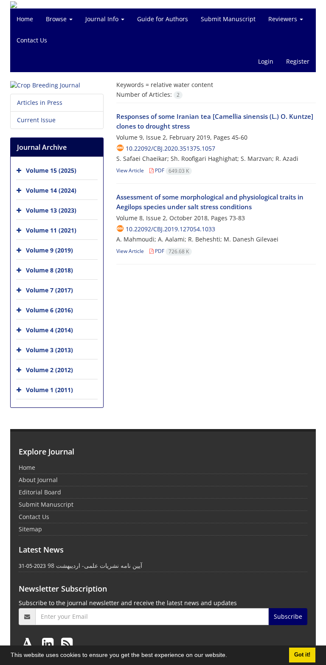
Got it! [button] (302, 655)
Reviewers (283, 19)
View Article (130, 170)
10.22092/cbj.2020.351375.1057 (170, 148)
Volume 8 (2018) (49, 270)
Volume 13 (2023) (51, 210)
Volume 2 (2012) (49, 370)
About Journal (38, 480)
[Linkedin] (49, 643)
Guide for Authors (162, 19)
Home (25, 19)
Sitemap (30, 529)
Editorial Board (40, 492)
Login (265, 61)
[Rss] (67, 643)
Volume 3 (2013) (49, 350)
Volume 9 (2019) (49, 250)
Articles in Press (39, 102)
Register (297, 61)
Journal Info (102, 19)
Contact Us (32, 40)
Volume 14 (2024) (51, 190)
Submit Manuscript (228, 19)
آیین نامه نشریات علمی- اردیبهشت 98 (95, 565)
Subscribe (288, 616)
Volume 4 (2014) (49, 330)
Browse (57, 19)
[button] (230, 656)
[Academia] (29, 643)
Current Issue (36, 120)
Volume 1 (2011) (49, 390)
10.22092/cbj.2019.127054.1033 (170, 229)
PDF (171, 170)
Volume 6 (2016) (49, 310)
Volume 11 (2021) (51, 230)
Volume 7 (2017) (49, 290)
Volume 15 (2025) (51, 170)
